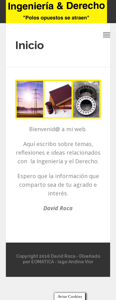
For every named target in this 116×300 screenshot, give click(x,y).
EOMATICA (42, 261)
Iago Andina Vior (75, 261)
